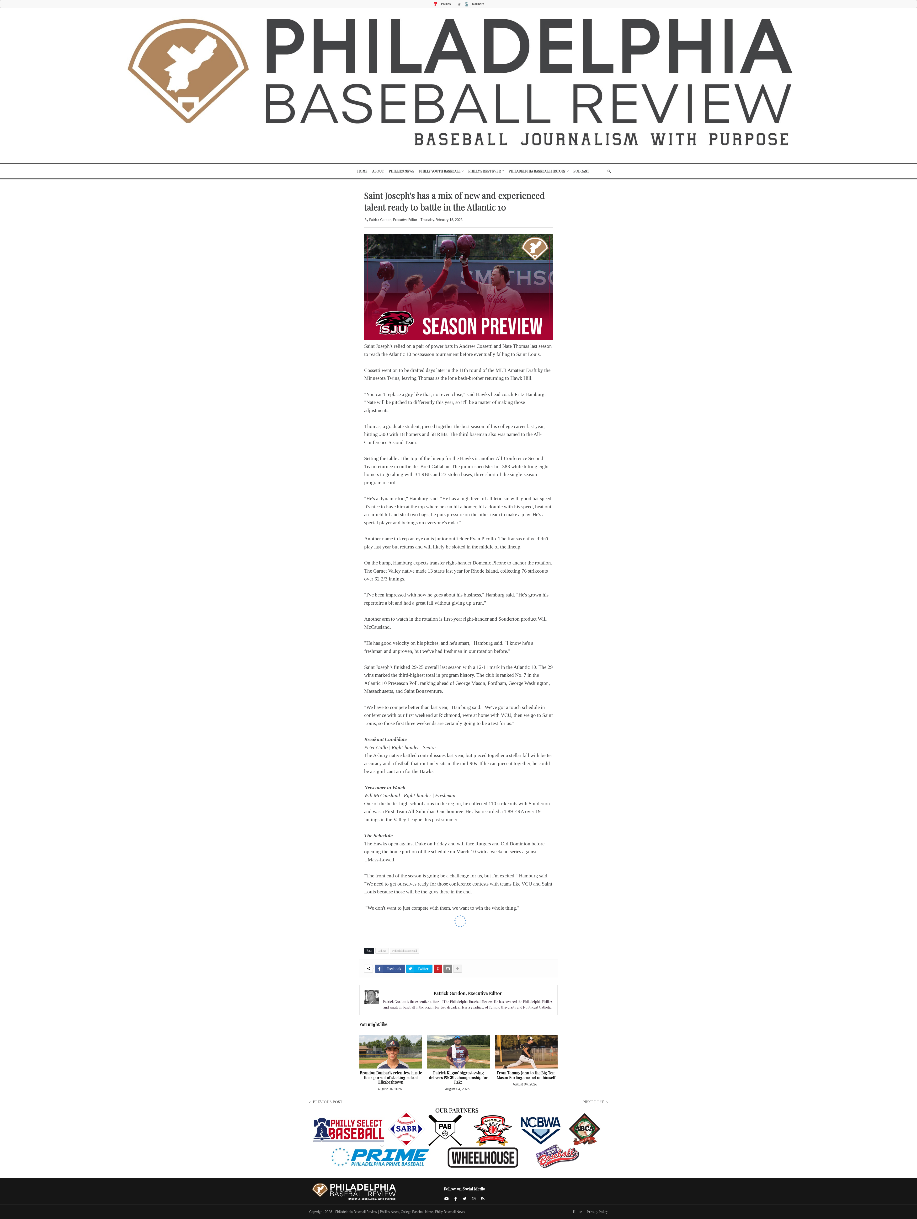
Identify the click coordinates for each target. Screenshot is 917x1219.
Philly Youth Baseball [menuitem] (439, 171)
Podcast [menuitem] (581, 171)
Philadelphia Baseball (404, 950)
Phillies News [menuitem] (401, 171)
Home (577, 1211)
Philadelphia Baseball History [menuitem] (537, 171)
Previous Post (327, 1101)
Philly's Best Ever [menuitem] (484, 171)
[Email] (447, 969)
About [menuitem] (378, 171)
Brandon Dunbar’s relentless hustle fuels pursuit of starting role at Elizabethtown (391, 1077)
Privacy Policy (597, 1211)
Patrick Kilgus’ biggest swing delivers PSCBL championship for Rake (458, 1077)
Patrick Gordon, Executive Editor (468, 993)
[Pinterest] (438, 969)
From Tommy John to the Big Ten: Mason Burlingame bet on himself (526, 1075)
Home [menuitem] (362, 171)
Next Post (593, 1101)
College (382, 950)
